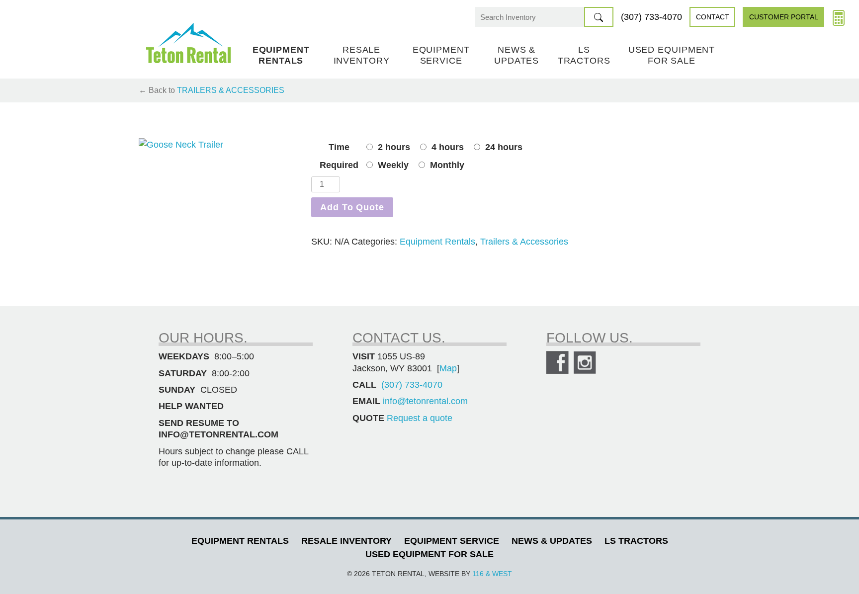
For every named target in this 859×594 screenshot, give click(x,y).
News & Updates (516, 55)
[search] (598, 17)
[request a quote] (839, 17)
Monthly (447, 165)
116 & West (492, 574)
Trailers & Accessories (230, 90)
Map (448, 368)
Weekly (393, 165)
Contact (712, 17)
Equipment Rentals (281, 55)
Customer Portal (783, 17)
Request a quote (419, 418)
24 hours (503, 147)
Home (188, 43)
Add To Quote (352, 207)
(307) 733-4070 (651, 17)
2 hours (394, 147)
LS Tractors (584, 55)
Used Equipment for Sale (671, 55)
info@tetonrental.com (425, 401)
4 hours (447, 147)
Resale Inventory (362, 55)
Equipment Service (441, 55)
